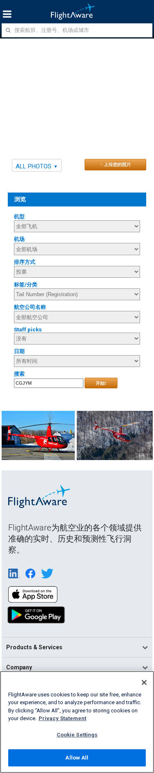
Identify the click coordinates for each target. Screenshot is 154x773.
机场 (19, 239)
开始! (101, 383)
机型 (19, 216)
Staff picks (28, 329)
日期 (19, 351)
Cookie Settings (77, 735)
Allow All (76, 758)
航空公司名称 (30, 307)
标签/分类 (25, 284)
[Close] (144, 682)
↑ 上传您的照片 (115, 164)
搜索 (19, 374)
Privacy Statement (62, 718)
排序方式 (24, 262)
